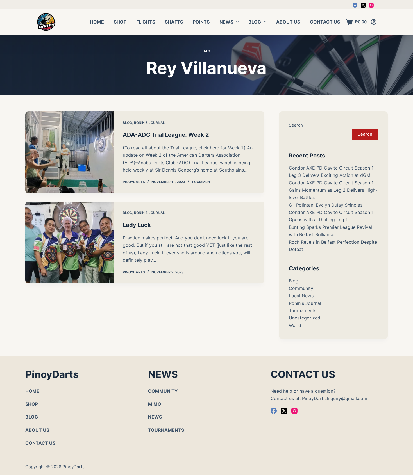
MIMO (154, 404)
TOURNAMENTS (166, 430)
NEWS (155, 417)
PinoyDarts (73, 466)
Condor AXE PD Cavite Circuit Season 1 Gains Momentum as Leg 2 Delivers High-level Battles (333, 190)
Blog (254, 22)
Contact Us (325, 22)
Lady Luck (137, 224)
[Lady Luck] (69, 242)
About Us (288, 22)
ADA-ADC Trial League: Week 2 (166, 134)
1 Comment (202, 182)
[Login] (373, 22)
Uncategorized (304, 318)
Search (296, 125)
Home (97, 22)
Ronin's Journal (149, 122)
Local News (301, 295)
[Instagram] (371, 5)
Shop (120, 22)
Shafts (174, 22)
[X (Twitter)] (363, 5)
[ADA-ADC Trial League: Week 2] (69, 152)
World (295, 325)
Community (301, 288)
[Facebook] (355, 5)
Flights (145, 22)
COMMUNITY (163, 391)
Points (201, 22)
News (226, 22)
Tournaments (302, 310)
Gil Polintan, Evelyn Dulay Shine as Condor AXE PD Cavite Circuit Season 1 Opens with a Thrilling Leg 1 (331, 212)
